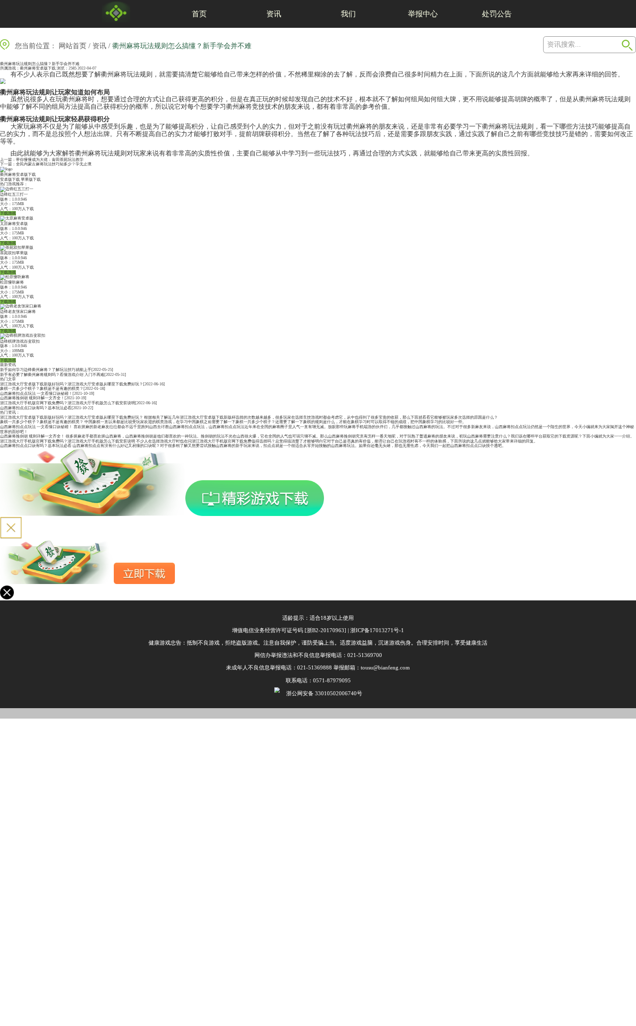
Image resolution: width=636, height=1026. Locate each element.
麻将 (120, 74)
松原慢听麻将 (12, 282)
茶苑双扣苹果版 (14, 253)
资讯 (273, 13)
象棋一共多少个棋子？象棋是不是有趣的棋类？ (41, 388)
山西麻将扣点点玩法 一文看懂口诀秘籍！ (36, 393)
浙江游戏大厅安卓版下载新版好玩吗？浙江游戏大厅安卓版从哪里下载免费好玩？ (71, 384)
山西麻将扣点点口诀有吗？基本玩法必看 (36, 408)
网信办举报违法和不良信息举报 (292, 655)
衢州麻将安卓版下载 (38, 68)
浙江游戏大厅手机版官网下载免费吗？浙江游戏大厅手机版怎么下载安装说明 (67, 403)
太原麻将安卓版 (14, 223)
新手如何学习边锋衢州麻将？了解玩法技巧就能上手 (45, 369)
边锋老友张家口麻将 (18, 311)
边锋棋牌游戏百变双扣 (20, 341)
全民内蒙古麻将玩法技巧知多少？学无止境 (53, 164)
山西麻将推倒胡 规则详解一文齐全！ (32, 398)
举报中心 (423, 13)
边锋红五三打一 (14, 194)
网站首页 (72, 46)
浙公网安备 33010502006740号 (324, 693)
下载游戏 (8, 213)
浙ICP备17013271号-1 (377, 630)
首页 (199, 13)
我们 (348, 13)
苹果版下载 (31, 179)
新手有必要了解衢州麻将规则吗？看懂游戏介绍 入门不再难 (52, 374)
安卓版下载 (10, 179)
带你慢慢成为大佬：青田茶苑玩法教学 (49, 159)
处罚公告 (497, 13)
